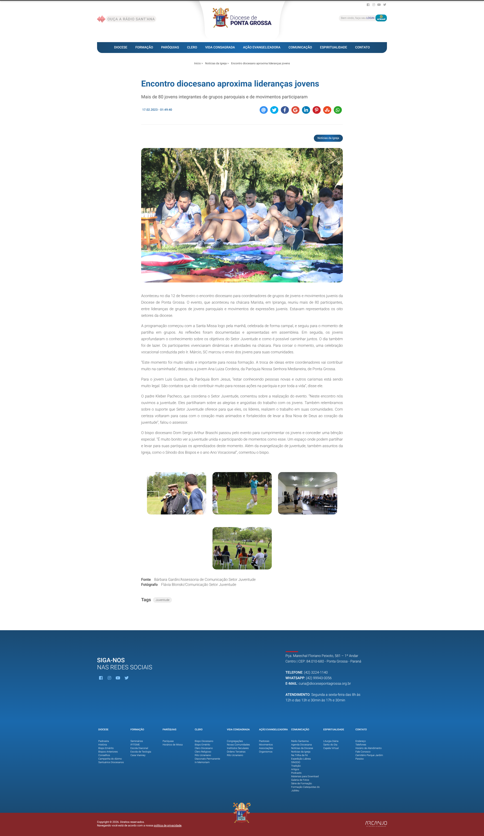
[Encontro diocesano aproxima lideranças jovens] (242, 215)
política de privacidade (168, 825)
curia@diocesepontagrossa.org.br (325, 684)
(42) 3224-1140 (316, 673)
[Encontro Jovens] (176, 493)
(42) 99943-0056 (319, 678)
